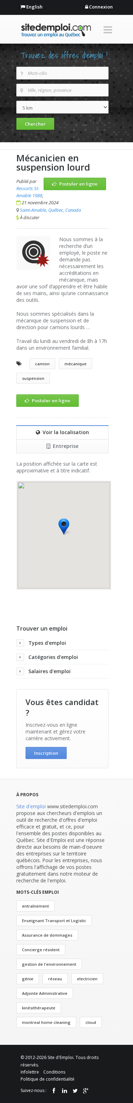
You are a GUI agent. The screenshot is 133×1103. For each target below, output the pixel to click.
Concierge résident (41, 949)
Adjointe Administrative (44, 993)
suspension (33, 378)
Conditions (54, 1072)
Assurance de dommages (47, 935)
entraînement (35, 906)
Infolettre (30, 1072)
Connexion (101, 7)
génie (27, 978)
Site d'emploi (31, 806)
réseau (55, 978)
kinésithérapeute (38, 1007)
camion (42, 363)
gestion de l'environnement (49, 964)
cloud (90, 1022)
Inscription (46, 753)
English (34, 7)
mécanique (76, 363)
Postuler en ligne (78, 184)
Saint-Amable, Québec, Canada (50, 210)
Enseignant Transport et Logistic (54, 920)
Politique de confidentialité (47, 1079)
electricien (87, 978)
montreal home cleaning (46, 1022)
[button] (63, 526)
